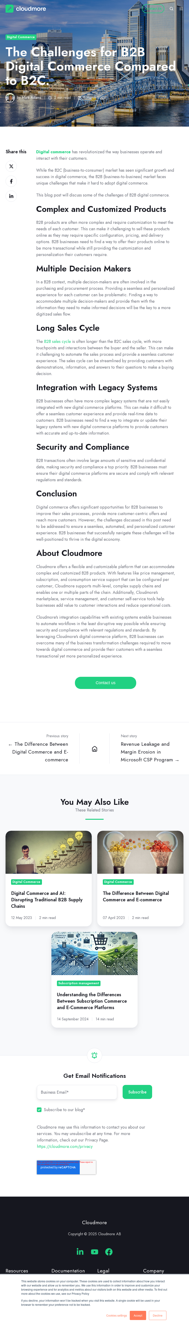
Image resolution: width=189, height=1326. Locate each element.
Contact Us (153, 8)
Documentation (68, 1270)
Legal (103, 1270)
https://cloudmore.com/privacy (65, 1147)
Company (153, 1270)
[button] (171, 8)
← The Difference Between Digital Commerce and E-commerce (38, 751)
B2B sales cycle (57, 341)
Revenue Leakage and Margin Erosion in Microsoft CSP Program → (150, 751)
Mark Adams (31, 97)
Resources (17, 1270)
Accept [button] (138, 1315)
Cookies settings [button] (116, 1315)
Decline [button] (157, 1315)
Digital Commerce (21, 37)
